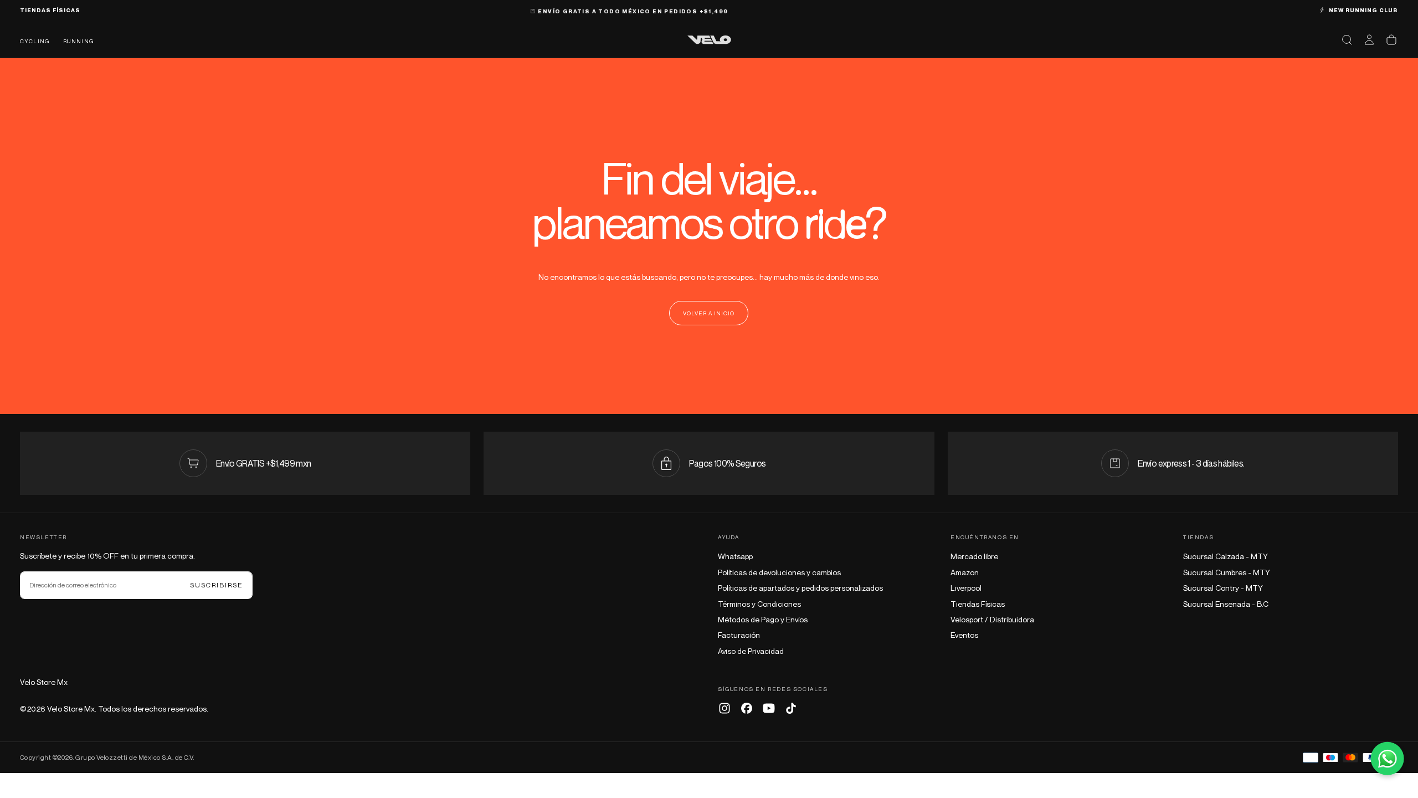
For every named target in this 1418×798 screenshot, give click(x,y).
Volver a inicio (708, 313)
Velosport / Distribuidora (992, 619)
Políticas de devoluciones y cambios (779, 572)
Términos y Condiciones (759, 603)
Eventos (964, 635)
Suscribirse (216, 585)
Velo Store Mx (44, 682)
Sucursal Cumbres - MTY (1226, 572)
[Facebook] (746, 708)
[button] (1347, 40)
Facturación (739, 635)
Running (78, 41)
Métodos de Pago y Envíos (763, 619)
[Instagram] (724, 708)
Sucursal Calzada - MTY (1225, 556)
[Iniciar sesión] (1369, 40)
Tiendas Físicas (978, 603)
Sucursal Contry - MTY (1223, 587)
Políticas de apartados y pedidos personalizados (800, 587)
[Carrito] (1391, 40)
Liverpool (966, 587)
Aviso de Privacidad (751, 651)
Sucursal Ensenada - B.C (1225, 603)
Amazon (965, 572)
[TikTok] (791, 708)
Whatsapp (735, 556)
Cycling (35, 41)
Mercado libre (974, 556)
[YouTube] (768, 708)
